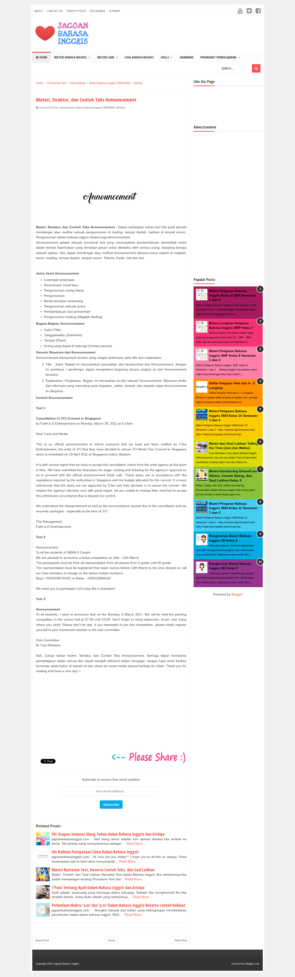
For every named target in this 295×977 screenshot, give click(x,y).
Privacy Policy (76, 11)
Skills (165, 57)
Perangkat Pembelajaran (218, 57)
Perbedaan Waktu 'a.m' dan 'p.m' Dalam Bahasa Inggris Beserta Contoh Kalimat (118, 905)
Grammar (186, 57)
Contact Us (55, 11)
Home (43, 57)
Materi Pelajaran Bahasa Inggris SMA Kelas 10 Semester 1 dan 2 (233, 415)
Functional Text (48, 107)
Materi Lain (105, 57)
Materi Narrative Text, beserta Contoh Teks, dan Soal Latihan (103, 869)
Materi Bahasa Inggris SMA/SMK (95, 107)
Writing (120, 107)
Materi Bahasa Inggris (70, 57)
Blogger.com (252, 963)
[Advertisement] (111, 144)
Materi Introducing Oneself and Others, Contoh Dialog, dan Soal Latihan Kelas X (233, 475)
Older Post (180, 940)
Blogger (236, 594)
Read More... (135, 843)
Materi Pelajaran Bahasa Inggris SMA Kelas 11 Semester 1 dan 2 (233, 508)
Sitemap (114, 11)
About (38, 11)
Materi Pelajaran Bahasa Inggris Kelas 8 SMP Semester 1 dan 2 (232, 295)
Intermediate (67, 107)
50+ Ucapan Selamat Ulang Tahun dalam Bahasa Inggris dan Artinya (108, 834)
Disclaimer (97, 11)
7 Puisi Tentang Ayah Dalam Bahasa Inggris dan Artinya (98, 887)
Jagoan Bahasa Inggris (66, 963)
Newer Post (42, 940)
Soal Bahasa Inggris (139, 57)
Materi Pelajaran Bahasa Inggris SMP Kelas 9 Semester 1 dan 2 (232, 355)
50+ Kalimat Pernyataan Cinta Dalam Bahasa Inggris (95, 852)
